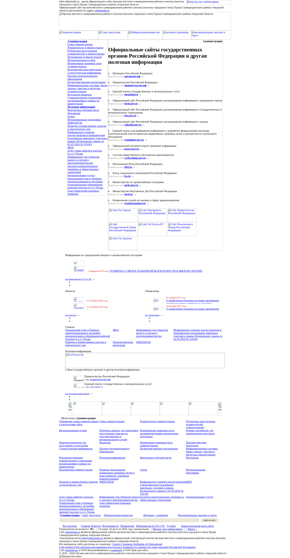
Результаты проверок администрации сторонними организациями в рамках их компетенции (75, 462)
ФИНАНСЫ (75, 122)
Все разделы (70, 526)
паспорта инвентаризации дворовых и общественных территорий (83, 169)
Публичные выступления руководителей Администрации (86, 52)
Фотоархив (74, 113)
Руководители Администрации (85, 47)
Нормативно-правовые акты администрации (156, 444)
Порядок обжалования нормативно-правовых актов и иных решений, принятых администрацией (117, 474)
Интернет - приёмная (155, 515)
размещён (116, 550)
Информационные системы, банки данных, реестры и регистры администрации (202, 451)
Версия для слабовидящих (168, 529)
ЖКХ (71, 147)
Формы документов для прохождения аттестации (200, 432)
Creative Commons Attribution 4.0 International (137, 544)
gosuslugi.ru (96, 379)
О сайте (171, 526)
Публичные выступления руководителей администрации (200, 424)
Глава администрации (80, 44)
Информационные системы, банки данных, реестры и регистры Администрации (87, 88)
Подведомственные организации (87, 82)
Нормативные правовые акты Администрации (85, 65)
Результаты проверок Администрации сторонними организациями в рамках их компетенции (84, 99)
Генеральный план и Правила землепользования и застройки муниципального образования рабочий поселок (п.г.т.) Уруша (85, 183)
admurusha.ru (102, 10)
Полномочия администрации (75, 469)
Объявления (127, 526)
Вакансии (105, 442)
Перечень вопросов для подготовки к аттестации (73, 444)
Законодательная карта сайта (197, 526)
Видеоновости (110, 526)
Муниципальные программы (84, 119)
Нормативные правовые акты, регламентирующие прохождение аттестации (159, 433)
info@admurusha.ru (92, 538)
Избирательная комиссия (118, 515)
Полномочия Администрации (85, 57)
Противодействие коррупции (84, 69)
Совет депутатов (91, 515)
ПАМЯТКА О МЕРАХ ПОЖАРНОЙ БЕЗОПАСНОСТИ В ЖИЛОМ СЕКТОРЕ (156, 266)
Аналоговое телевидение (100, 303)
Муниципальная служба (81, 60)
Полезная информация (112, 457)
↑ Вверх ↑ (191, 529)
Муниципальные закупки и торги (197, 515)
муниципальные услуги (81, 175)
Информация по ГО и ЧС (150, 526)
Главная (85, 526)
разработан (71, 550)
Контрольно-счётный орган (83, 110)
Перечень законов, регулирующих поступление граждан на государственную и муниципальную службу (118, 435)
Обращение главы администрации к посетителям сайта (79, 423)
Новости (96, 526)
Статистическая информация (84, 72)
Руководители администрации (157, 421)
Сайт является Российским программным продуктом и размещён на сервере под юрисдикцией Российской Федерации (127, 547)
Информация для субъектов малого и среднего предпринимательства (83, 159)
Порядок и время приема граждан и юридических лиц (87, 127)
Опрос (71, 116)
